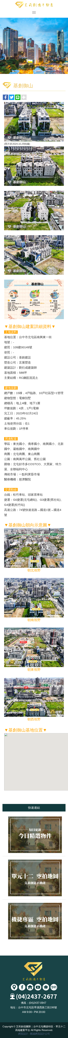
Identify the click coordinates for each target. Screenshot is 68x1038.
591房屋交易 (54, 987)
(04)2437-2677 (36, 996)
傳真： (25, 1002)
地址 (14, 987)
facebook (22, 987)
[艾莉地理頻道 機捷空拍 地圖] (34, 921)
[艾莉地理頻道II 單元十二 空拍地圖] (34, 877)
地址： (14, 1007)
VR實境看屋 (30, 987)
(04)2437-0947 (37, 1002)
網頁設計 (23, 1033)
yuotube (38, 987)
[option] (34, 46)
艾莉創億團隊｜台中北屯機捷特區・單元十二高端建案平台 (34, 5)
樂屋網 (46, 987)
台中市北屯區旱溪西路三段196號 (37, 1007)
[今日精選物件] (34, 834)
